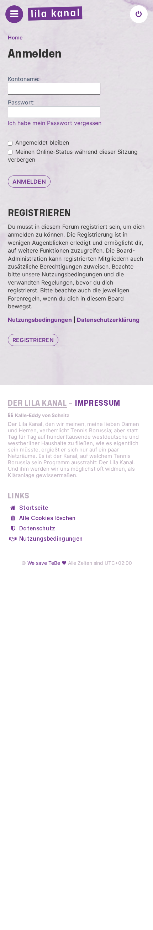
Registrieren (33, 340)
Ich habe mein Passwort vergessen (54, 122)
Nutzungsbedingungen (40, 319)
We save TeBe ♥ (47, 563)
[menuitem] (139, 14)
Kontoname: (23, 78)
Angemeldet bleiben (41, 142)
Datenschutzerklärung (108, 319)
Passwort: (21, 102)
